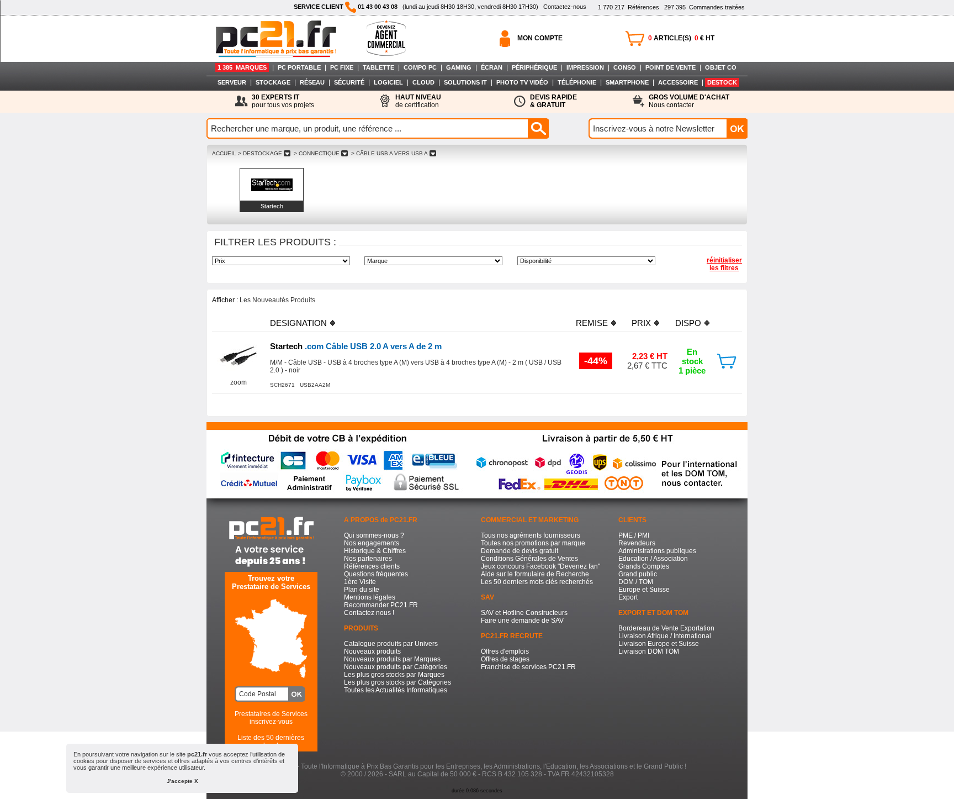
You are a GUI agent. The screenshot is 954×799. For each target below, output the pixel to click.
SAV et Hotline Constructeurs (524, 613)
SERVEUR (232, 82)
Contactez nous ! (369, 613)
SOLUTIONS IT (465, 82)
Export (628, 597)
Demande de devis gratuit (519, 551)
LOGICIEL (388, 82)
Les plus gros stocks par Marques (394, 675)
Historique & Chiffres (375, 551)
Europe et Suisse (644, 589)
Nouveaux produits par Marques (392, 659)
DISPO (688, 323)
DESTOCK (722, 82)
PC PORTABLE (299, 67)
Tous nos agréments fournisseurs (530, 535)
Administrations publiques (657, 551)
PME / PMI (633, 535)
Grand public (637, 574)
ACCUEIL (224, 153)
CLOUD (423, 82)
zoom (238, 382)
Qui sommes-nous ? (374, 535)
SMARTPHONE (627, 82)
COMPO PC (420, 67)
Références (628, 7)
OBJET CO (720, 67)
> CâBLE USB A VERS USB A (389, 153)
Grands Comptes (643, 566)
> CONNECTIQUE (316, 153)
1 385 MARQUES (242, 67)
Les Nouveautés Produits (277, 300)
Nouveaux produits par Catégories (395, 667)
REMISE (592, 323)
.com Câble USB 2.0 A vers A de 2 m (356, 346)
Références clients (372, 566)
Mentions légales (369, 597)
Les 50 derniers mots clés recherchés (537, 582)
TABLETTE (378, 67)
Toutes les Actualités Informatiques (395, 690)
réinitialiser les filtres (724, 264)
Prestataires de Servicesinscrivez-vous (271, 718)
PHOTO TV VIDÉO (522, 82)
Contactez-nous (564, 6)
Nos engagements (371, 543)
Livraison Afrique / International (664, 636)
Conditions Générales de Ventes (529, 559)
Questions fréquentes (376, 574)
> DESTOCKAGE (260, 153)
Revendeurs (636, 543)
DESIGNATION (298, 323)
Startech (272, 206)
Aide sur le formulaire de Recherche (535, 574)
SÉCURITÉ (349, 82)
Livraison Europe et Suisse (658, 644)
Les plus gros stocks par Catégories (397, 682)
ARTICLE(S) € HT (681, 38)
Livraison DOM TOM (648, 651)
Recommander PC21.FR (381, 605)
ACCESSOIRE (678, 82)
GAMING (458, 67)
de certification (418, 101)
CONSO (624, 67)
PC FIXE (341, 67)
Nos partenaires (368, 559)
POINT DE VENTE (670, 67)
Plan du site (361, 589)
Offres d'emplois (505, 651)
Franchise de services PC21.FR (528, 667)
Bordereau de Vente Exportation (666, 628)
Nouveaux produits (372, 651)
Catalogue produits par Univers (391, 644)
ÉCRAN (491, 67)
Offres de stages (505, 659)
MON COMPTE (540, 38)
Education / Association (653, 559)
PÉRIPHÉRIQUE (534, 67)
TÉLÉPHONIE (577, 82)
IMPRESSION (585, 67)
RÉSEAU (312, 82)
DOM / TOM (635, 582)
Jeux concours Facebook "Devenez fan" (540, 566)
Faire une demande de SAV (522, 620)
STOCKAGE (273, 82)
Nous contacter (689, 101)
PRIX (641, 323)
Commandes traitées (704, 7)
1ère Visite (360, 582)
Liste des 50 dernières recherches (270, 741)
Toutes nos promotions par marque (533, 543)
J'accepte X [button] (182, 781)
